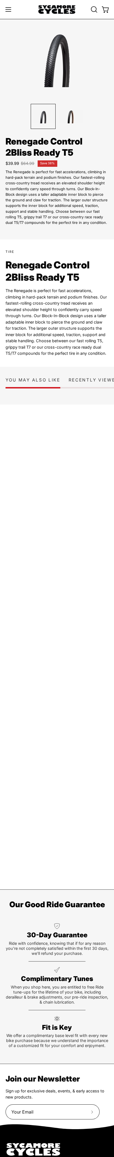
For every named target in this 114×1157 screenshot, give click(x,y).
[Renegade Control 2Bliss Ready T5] (43, 116)
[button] (93, 9)
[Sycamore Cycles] (57, 9)
